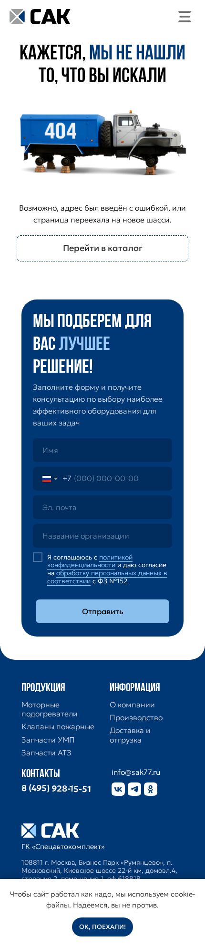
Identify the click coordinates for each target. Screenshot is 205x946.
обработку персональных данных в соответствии (107, 577)
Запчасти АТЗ (46, 752)
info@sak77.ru (136, 772)
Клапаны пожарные (57, 726)
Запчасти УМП (48, 739)
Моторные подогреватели (49, 709)
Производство (136, 717)
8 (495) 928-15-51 (56, 788)
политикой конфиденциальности (90, 561)
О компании (132, 704)
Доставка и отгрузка (130, 735)
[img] (184, 16)
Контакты (40, 774)
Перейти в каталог (103, 247)
